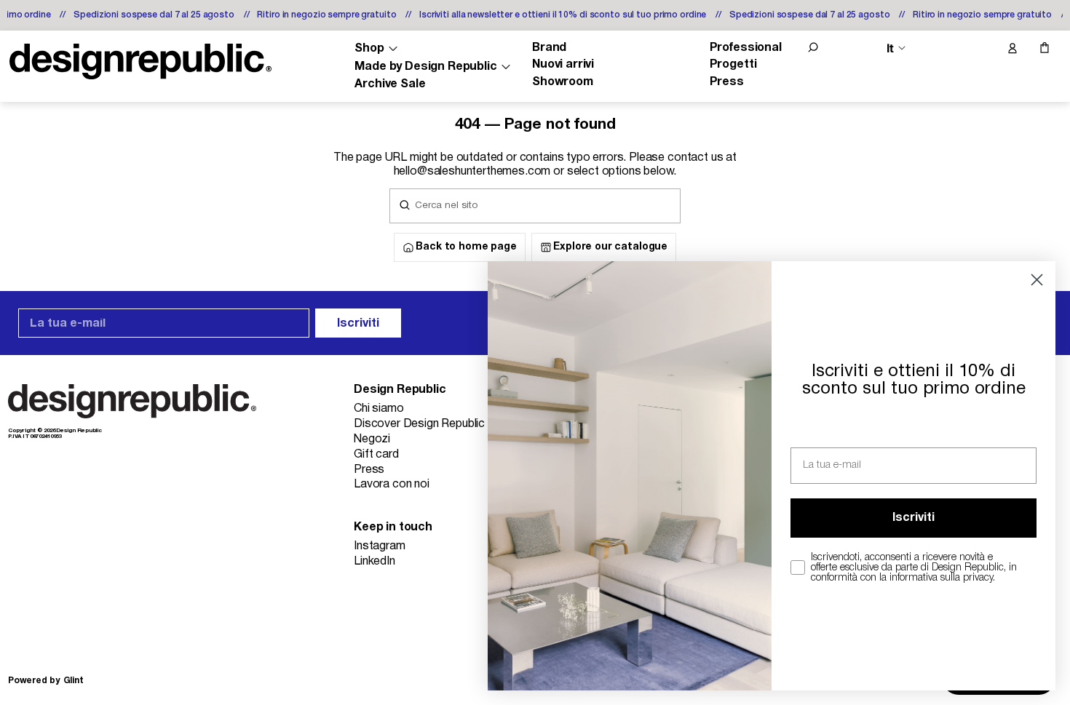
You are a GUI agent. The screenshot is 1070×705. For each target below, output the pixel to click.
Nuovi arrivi (563, 65)
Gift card (376, 455)
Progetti (733, 65)
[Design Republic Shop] (140, 61)
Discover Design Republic (419, 424)
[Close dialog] (1037, 279)
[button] (813, 47)
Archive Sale (389, 84)
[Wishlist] (981, 48)
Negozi (372, 439)
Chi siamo (379, 409)
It (890, 48)
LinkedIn (374, 562)
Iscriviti (358, 324)
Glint (73, 681)
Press (727, 82)
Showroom (562, 82)
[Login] (1012, 48)
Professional (746, 48)
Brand (549, 48)
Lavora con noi (391, 484)
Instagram (379, 546)
